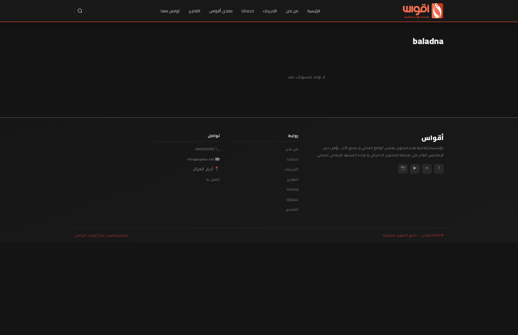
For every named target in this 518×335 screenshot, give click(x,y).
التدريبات (270, 10)
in (426, 168)
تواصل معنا (170, 10)
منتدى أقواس (221, 10)
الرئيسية (313, 10)
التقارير (194, 10)
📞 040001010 (207, 150)
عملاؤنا (292, 200)
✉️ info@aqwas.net (203, 160)
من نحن (292, 10)
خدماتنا (248, 10)
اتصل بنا (213, 180)
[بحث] (80, 10)
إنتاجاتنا (292, 190)
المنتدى (292, 210)
